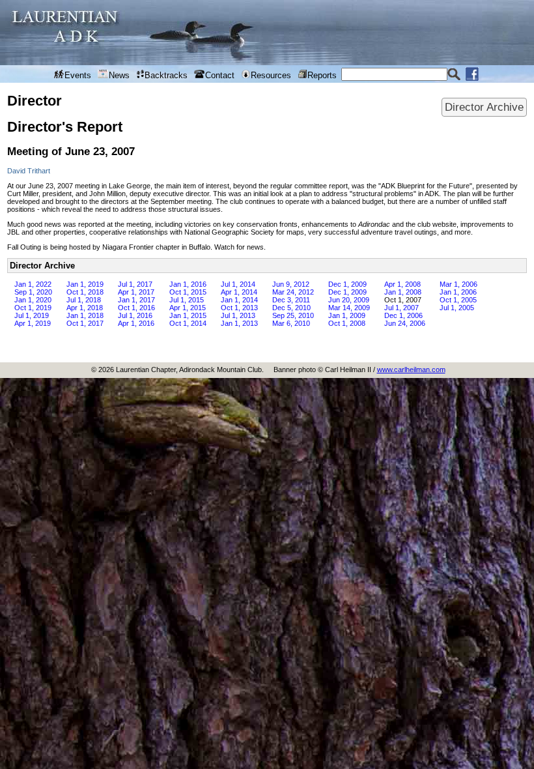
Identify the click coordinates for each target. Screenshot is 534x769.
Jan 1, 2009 (346, 315)
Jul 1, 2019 (31, 315)
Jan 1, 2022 (32, 284)
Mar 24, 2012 (293, 292)
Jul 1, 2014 (238, 284)
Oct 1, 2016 (136, 308)
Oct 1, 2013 (239, 308)
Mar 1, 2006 (458, 284)
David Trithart (28, 171)
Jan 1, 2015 (187, 315)
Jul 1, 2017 (135, 284)
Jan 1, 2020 (32, 300)
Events (77, 75)
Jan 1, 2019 (85, 284)
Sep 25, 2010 (293, 315)
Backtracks (166, 75)
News (119, 75)
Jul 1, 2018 (83, 300)
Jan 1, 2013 (239, 323)
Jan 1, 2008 (402, 292)
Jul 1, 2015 (186, 300)
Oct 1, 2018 (85, 292)
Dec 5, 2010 (291, 308)
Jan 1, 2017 (136, 300)
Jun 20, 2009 (348, 300)
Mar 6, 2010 (291, 323)
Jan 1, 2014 (239, 300)
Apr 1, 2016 (136, 323)
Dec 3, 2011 (291, 300)
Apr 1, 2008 (402, 284)
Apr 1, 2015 (187, 308)
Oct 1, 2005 (458, 300)
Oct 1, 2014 (187, 323)
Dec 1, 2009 (347, 284)
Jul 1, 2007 (401, 308)
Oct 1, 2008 (346, 323)
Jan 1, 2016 (187, 284)
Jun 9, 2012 (290, 284)
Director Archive (484, 107)
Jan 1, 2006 (458, 292)
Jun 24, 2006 (404, 323)
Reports (322, 75)
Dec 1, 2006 (403, 315)
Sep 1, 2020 (33, 292)
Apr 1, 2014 (239, 292)
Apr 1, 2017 (136, 292)
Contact (219, 75)
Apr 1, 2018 (84, 308)
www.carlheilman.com (411, 369)
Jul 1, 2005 (457, 308)
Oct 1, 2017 (85, 323)
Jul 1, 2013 (238, 315)
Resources (271, 75)
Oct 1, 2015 (187, 292)
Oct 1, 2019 (32, 308)
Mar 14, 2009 (349, 308)
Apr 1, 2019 (32, 323)
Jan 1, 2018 (85, 315)
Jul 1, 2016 (135, 315)
